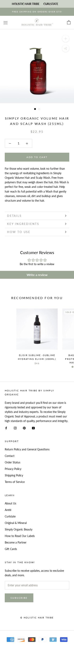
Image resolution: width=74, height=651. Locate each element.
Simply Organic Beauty (18, 529)
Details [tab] (14, 215)
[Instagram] (15, 427)
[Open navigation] (5, 22)
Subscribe (19, 597)
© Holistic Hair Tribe (36, 617)
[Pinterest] (24, 427)
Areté (8, 510)
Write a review (37, 275)
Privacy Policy (13, 468)
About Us (10, 503)
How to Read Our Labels (20, 536)
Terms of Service (15, 482)
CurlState (50, 4)
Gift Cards (11, 549)
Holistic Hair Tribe (25, 4)
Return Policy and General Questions (27, 449)
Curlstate (10, 516)
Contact (9, 455)
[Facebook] (6, 427)
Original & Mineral (16, 523)
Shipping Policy (14, 475)
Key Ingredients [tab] (23, 223)
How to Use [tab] (18, 232)
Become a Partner (15, 542)
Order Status (12, 462)
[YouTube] (33, 427)
